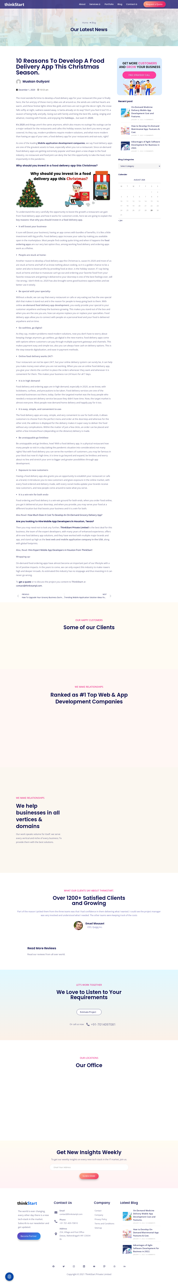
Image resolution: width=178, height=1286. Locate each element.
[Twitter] (63, 1266)
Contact (130, 4)
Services (93, 4)
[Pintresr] (104, 1266)
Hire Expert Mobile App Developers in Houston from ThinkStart (60, 549)
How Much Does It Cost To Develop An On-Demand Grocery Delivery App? (65, 514)
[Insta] (73, 1266)
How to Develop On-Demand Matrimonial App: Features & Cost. (145, 129)
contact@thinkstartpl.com (29, 585)
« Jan (120, 220)
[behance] (124, 1266)
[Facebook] (53, 1266)
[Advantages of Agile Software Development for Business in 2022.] (125, 146)
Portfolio (109, 4)
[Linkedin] (83, 1266)
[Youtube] (94, 1266)
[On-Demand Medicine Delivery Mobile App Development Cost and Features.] (125, 112)
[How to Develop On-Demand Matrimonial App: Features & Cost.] (125, 130)
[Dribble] (114, 1266)
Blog (120, 4)
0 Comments (149, 119)
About (82, 4)
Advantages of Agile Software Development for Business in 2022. (145, 144)
